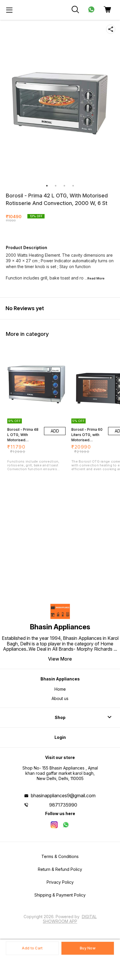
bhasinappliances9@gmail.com (63, 795)
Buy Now (88, 948)
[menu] (9, 10)
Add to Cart (32, 948)
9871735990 (63, 804)
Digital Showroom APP (70, 919)
